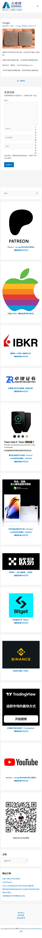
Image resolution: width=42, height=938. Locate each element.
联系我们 (21, 913)
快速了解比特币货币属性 (11, 879)
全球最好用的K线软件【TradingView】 (21, 728)
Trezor (29, 455)
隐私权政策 (21, 918)
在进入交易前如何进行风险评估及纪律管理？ (18, 886)
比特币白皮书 (7, 882)
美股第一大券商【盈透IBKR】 (21, 353)
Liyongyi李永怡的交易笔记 (24, 247)
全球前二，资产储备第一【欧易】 (21, 572)
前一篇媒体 (21, 81)
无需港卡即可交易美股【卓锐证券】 (21, 388)
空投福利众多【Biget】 (21, 620)
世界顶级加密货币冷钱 (17, 529)
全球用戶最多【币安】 (21, 671)
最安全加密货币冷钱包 (17, 455)
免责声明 (21, 915)
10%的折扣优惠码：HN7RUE (21, 458)
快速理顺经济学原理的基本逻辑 (13, 896)
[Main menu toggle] (37, 6)
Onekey (29, 529)
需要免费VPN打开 (21, 250)
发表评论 (5, 26)
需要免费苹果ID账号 (26, 313)
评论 (6, 100)
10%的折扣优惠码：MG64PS (21, 532)
